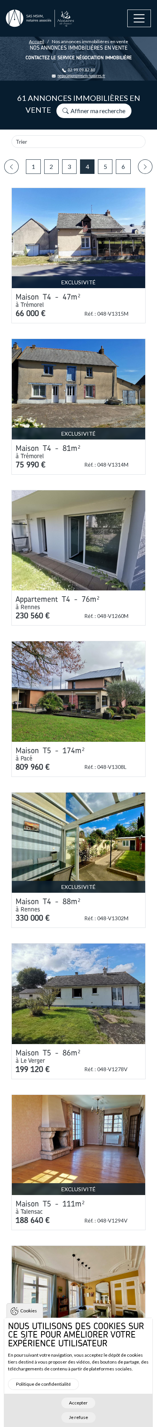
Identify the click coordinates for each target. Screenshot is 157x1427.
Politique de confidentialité (43, 1384)
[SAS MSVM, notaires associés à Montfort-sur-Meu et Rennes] (40, 19)
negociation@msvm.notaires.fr (81, 75)
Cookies (28, 1310)
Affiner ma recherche (97, 110)
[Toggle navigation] (139, 18)
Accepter (78, 1403)
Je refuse (78, 1417)
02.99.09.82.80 (81, 70)
